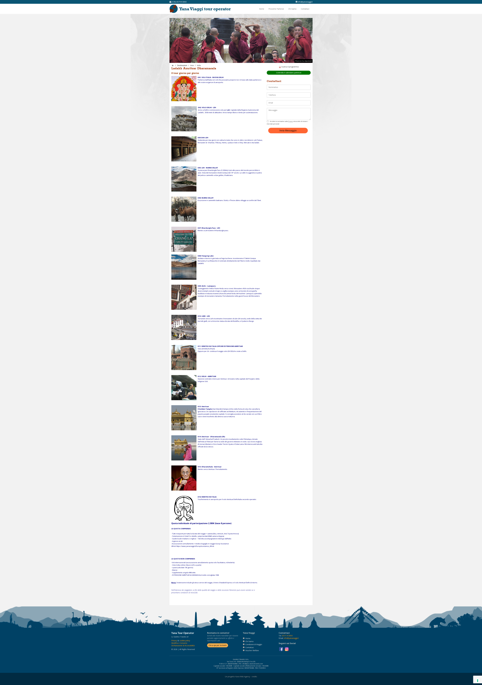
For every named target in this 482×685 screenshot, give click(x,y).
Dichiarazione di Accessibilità (183, 645)
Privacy (290, 121)
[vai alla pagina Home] (201, 8)
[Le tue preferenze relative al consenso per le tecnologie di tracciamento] (477, 680)
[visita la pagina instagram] (287, 649)
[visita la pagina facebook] (281, 649)
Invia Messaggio (288, 130)
